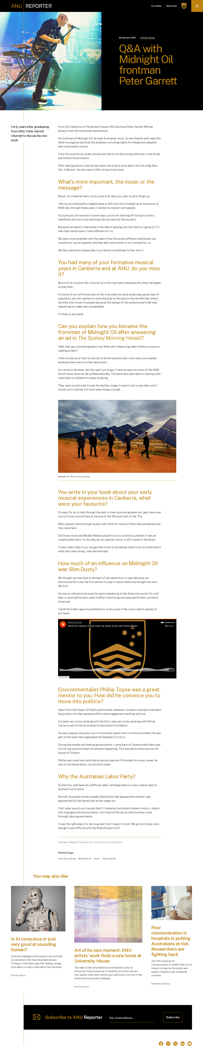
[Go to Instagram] (175, 1043)
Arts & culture (147, 38)
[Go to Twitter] (168, 1043)
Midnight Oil (85, 858)
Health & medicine (160, 984)
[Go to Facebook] (161, 1043)
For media (156, 6)
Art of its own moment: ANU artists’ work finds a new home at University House (107, 955)
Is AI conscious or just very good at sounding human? (33, 944)
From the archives (67, 858)
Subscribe (171, 6)
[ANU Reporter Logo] (31, 6)
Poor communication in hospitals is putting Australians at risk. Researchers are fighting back (171, 941)
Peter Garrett (109, 858)
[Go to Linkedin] (182, 1043)
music (97, 858)
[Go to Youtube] (189, 1043)
